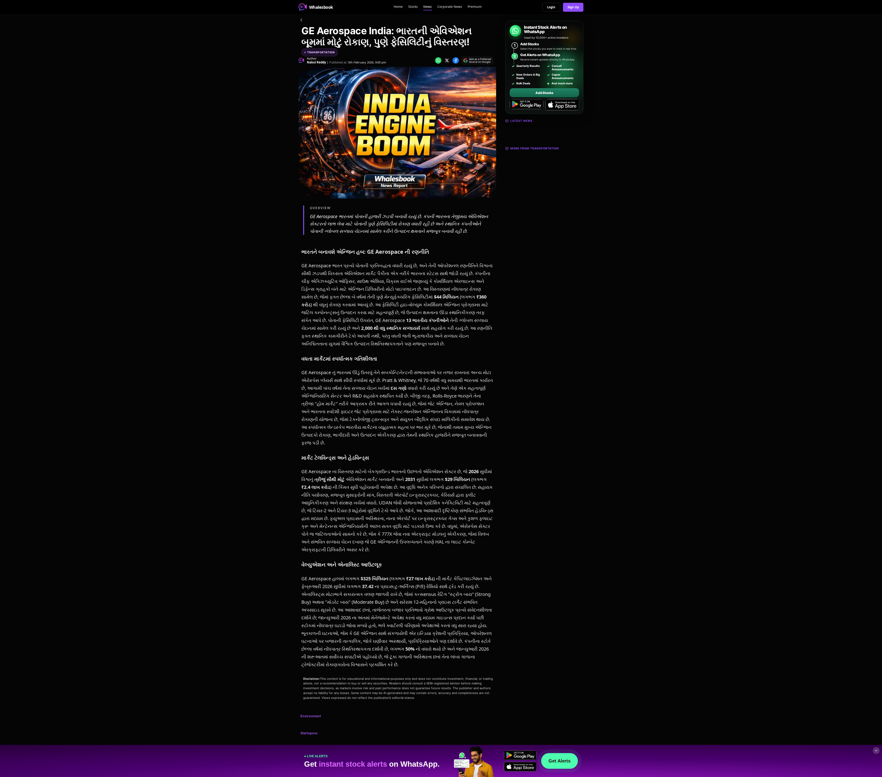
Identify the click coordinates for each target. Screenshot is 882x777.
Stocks (413, 6)
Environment (310, 716)
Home (398, 6)
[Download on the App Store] (562, 105)
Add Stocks (544, 93)
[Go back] (301, 20)
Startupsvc (309, 733)
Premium (475, 6)
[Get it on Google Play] (526, 105)
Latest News (521, 120)
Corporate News (449, 6)
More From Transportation (534, 148)
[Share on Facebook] (455, 60)
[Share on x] (447, 60)
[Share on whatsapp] (438, 60)
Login (551, 7)
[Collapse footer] (876, 750)
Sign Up (573, 7)
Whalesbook (321, 7)
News (427, 6)
